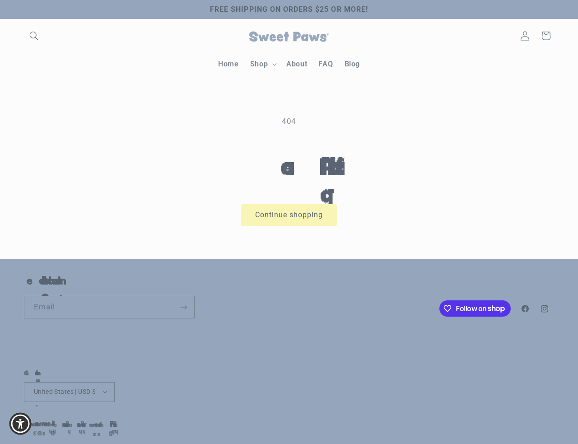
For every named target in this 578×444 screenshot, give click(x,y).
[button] (34, 35)
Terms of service (87, 425)
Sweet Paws (32, 424)
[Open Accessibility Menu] (20, 423)
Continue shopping (289, 214)
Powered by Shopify (39, 424)
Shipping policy (103, 425)
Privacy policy (71, 425)
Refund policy (56, 425)
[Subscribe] (183, 307)
